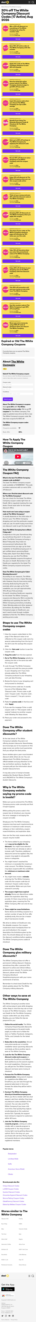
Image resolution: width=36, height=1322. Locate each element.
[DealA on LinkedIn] (13, 1316)
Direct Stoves (22, 1265)
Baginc (21, 1239)
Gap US (21, 1259)
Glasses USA (4, 1218)
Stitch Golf (4, 1239)
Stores (7, 7)
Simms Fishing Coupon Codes (13, 1198)
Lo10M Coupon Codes (11, 1189)
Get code (18, 39)
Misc (5, 369)
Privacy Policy (14, 1319)
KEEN (20, 1224)
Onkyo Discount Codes (11, 1186)
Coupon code (6, 382)
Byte (20, 1234)
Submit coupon (8, 399)
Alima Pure (22, 1244)
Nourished (4, 1254)
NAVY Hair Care (23, 1249)
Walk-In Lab (4, 1259)
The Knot (3, 1234)
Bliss (2, 1229)
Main (2, 7)
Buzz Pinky (4, 1224)
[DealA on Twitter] (2, 1316)
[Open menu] (29, 2)
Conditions (6, 392)
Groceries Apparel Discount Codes (15, 1195)
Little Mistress (22, 1254)
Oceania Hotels (23, 1229)
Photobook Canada (6, 1265)
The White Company (13, 363)
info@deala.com (9, 1312)
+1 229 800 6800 (9, 1311)
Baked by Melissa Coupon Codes (14, 1204)
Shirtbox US (4, 1249)
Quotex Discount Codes (11, 1192)
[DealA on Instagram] (6, 1316)
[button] (18, 29)
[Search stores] (33, 2)
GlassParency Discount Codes (13, 1201)
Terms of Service (5, 1319)
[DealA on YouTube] (9, 1316)
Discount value (7, 387)
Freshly (21, 1218)
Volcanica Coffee (6, 1244)
